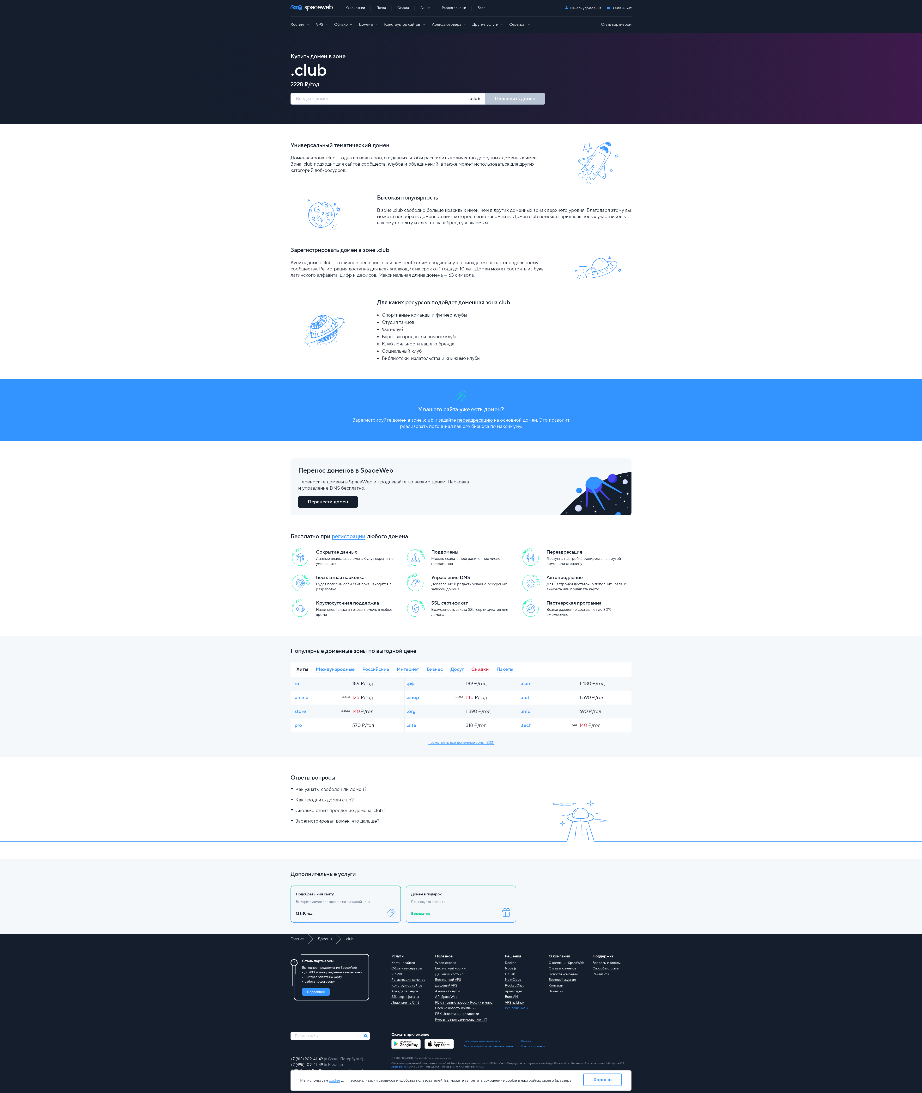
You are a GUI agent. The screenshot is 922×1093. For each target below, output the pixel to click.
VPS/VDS (398, 974)
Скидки (480, 669)
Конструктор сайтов (406, 985)
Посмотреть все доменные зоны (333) (461, 742)
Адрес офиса (398, 1066)
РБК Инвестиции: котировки (457, 1014)
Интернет (408, 669)
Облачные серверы (406, 968)
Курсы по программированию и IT (461, 1020)
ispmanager (513, 991)
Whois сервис (445, 963)
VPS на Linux (514, 1002)
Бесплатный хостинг (451, 968)
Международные (335, 669)
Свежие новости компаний (455, 1008)
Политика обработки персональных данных (488, 1046)
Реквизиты (601, 974)
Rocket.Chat (514, 985)
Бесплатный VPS (448, 980)
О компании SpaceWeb (566, 963)
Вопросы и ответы (607, 963)
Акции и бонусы (447, 991)
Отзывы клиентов (562, 968)
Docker (510, 963)
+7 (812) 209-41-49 (307, 1058)
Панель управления (585, 8)
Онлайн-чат (622, 8)
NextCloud (513, 980)
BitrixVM (511, 997)
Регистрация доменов (408, 980)
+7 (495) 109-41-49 (307, 1064)
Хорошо (602, 1080)
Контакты (556, 985)
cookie (334, 1080)
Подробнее (316, 992)
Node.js (510, 968)
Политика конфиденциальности (481, 1041)
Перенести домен (328, 502)
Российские (375, 669)
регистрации (348, 536)
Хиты (302, 669)
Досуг (457, 669)
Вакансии (556, 991)
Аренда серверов (405, 991)
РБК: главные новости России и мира (463, 1002)
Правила (526, 1041)
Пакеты (505, 669)
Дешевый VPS (446, 985)
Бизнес (435, 669)
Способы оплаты (606, 968)
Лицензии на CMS (405, 1002)
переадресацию (475, 420)
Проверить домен (515, 99)
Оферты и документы (533, 1046)
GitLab (510, 974)
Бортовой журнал (562, 980)
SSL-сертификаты (405, 997)
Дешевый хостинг (449, 974)
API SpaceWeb (446, 997)
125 (355, 697)
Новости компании (563, 974)
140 (469, 697)
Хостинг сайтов (403, 963)
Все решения (515, 1008)
